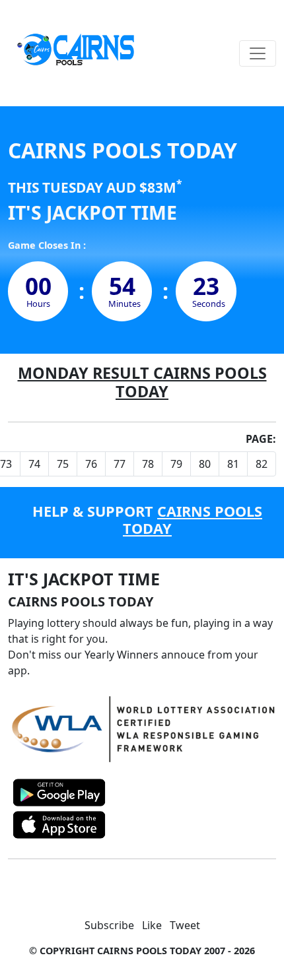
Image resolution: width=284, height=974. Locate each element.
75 (63, 464)
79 (176, 464)
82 (261, 464)
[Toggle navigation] (257, 53)
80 (205, 464)
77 (119, 464)
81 (233, 464)
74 (34, 464)
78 (148, 464)
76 (91, 464)
